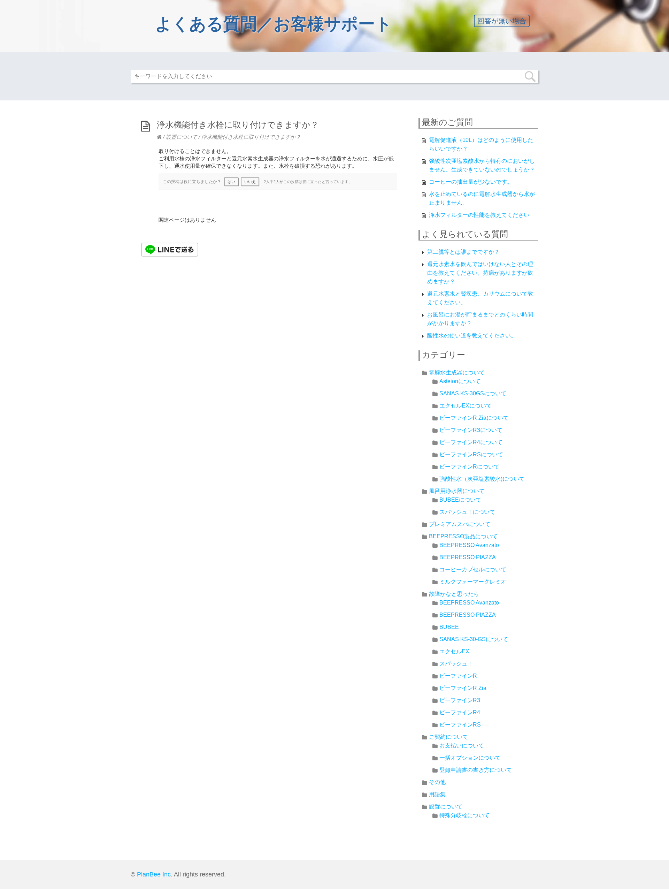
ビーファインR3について (470, 430)
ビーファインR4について (470, 442)
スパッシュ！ (456, 664)
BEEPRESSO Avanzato (469, 545)
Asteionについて (459, 381)
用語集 (437, 794)
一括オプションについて (470, 758)
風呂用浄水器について (457, 491)
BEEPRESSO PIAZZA (467, 557)
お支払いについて (461, 746)
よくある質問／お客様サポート (273, 24)
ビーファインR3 (459, 700)
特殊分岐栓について (464, 815)
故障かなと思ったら (454, 594)
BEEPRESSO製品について (463, 536)
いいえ (250, 182)
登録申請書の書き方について (475, 770)
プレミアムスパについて (459, 524)
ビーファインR (458, 676)
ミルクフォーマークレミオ (472, 582)
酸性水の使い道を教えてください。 (471, 336)
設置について (181, 137)
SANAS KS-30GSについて (472, 393)
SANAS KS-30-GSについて (473, 639)
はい (231, 182)
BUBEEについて (460, 500)
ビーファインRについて (469, 467)
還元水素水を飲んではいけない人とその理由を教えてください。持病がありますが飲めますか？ (480, 272)
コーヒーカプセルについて (472, 569)
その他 (437, 782)
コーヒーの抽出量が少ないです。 (471, 182)
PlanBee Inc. (154, 874)
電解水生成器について (457, 372)
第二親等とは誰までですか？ (463, 252)
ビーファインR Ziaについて (474, 418)
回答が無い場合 (501, 21)
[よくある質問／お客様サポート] (159, 137)
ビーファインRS (460, 725)
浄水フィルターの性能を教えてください (479, 215)
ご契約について (448, 737)
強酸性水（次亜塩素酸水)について (482, 479)
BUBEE (449, 627)
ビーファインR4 (459, 712)
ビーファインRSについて (471, 454)
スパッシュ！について (467, 512)
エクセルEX (454, 651)
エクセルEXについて (465, 406)
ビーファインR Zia (462, 688)
